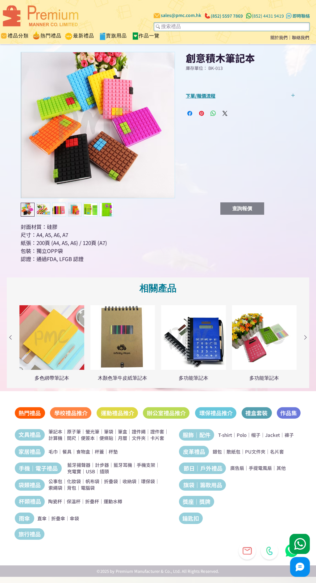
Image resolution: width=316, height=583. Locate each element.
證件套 (157, 431)
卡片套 (157, 438)
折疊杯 (92, 501)
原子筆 (74, 431)
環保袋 (148, 481)
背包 (71, 487)
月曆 (122, 438)
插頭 (104, 471)
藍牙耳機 (123, 465)
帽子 (255, 435)
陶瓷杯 (55, 501)
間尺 (71, 438)
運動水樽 (113, 501)
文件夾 (139, 438)
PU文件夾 (255, 451)
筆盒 (122, 431)
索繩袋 (55, 487)
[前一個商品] (10, 337)
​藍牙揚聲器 (78, 465)
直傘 (42, 518)
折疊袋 (111, 481)
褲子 (289, 435)
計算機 (55, 438)
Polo (242, 435)
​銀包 (217, 451)
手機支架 (146, 465)
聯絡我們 (300, 37)
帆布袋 (92, 481)
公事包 (55, 481)
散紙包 (233, 451)
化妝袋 (74, 481)
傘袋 (74, 518)
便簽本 (88, 438)
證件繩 (139, 431)
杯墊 (113, 451)
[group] (158, 343)
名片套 (277, 451)
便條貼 (106, 438)
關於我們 (279, 37)
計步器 (102, 465)
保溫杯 (74, 501)
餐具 (67, 451)
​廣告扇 (237, 468)
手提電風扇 (260, 468)
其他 (281, 468)
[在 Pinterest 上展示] (201, 113)
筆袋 (108, 431)
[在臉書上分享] (189, 113)
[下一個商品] (305, 337)
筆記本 (55, 431)
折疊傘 (58, 518)
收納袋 (129, 481)
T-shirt (225, 435)
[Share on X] (225, 113)
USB (90, 471)
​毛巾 (53, 451)
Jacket (272, 435)
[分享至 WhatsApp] (213, 113)
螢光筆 (92, 431)
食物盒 (83, 451)
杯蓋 (99, 451)
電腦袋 (88, 487)
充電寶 (74, 471)
